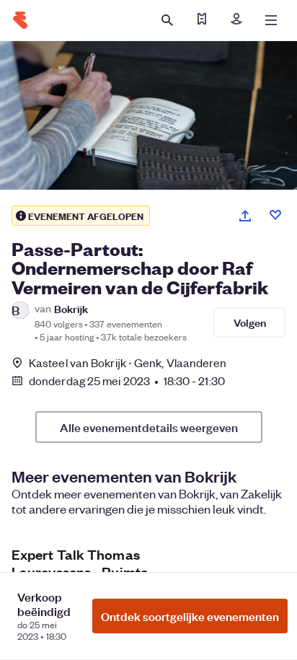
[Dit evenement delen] (245, 215)
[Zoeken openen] (167, 20)
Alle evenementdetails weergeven (149, 427)
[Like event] (275, 215)
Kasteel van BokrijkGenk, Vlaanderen (128, 362)
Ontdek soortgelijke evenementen (190, 616)
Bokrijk (71, 308)
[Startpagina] (20, 20)
